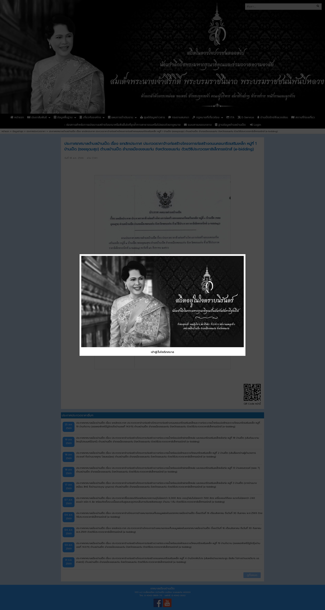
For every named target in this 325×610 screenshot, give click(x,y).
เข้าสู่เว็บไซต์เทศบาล (162, 352)
